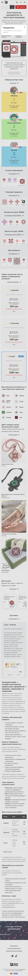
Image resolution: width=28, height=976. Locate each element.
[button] (24, 27)
